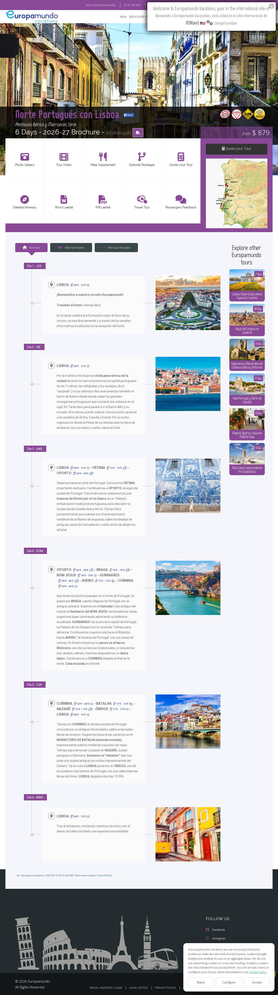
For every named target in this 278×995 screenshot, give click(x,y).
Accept (257, 982)
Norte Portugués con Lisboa (68, 114)
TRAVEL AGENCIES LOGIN (105, 988)
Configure (228, 982)
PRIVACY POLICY (165, 988)
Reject (201, 982)
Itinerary (34, 248)
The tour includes (119, 248)
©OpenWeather (105, 875)
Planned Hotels (74, 248)
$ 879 (256, 132)
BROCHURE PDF (140, 17)
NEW (123, 17)
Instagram (218, 938)
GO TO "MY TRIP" (132, 5)
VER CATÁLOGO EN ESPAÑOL (101, 5)
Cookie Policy (257, 972)
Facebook (218, 930)
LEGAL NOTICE (138, 988)
